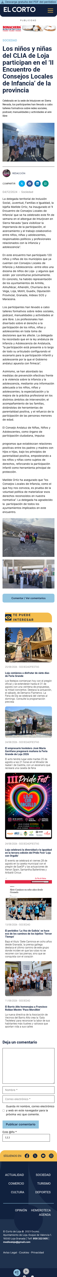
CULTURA (17, 1192)
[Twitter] (35, 1155)
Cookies (24, 1252)
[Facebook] (27, 1155)
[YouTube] (43, 1155)
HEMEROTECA (41, 1210)
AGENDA (45, 1215)
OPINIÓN (21, 1210)
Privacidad (37, 1252)
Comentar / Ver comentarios (28, 598)
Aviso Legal (10, 1252)
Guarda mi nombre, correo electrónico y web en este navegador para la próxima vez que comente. (30, 1110)
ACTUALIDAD (14, 1175)
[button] (26, 1271)
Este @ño (10, 1131)
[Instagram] (51, 1155)
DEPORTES (43, 1192)
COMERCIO (16, 1183)
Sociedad (10, 40)
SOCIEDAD (43, 1175)
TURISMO (44, 1183)
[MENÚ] (50, 9)
